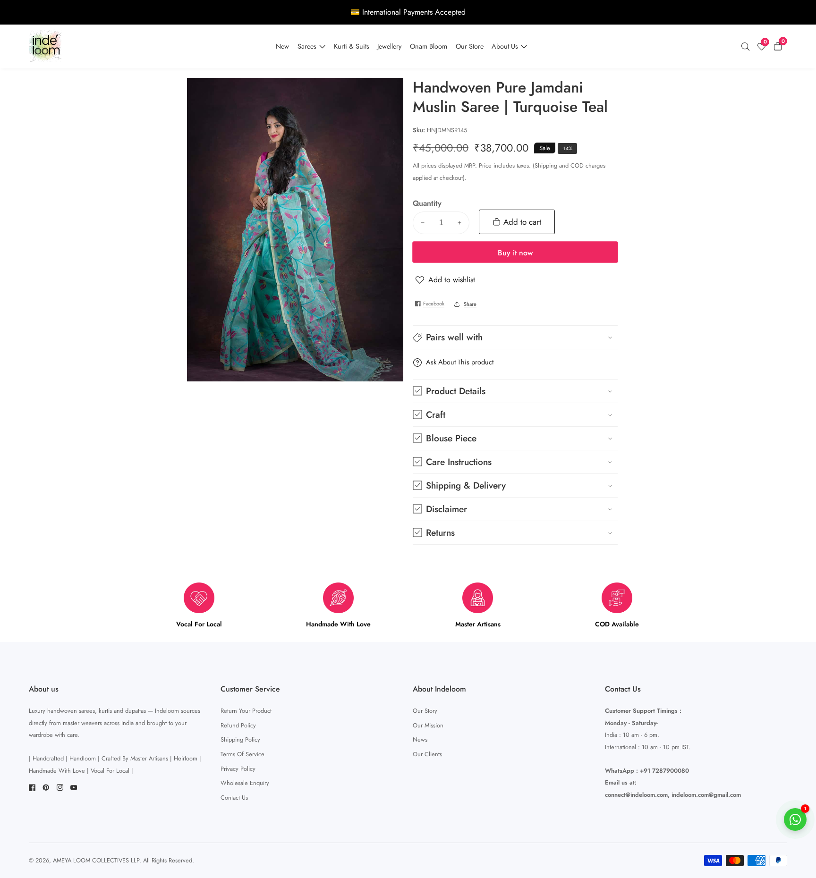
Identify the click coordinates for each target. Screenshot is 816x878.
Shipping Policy (240, 739)
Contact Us (234, 797)
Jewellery (389, 46)
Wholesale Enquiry (245, 782)
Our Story (425, 710)
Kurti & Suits (351, 46)
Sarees (307, 46)
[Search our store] (747, 47)
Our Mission (428, 725)
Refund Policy (238, 725)
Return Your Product (246, 710)
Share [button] (470, 304)
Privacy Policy (238, 768)
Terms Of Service (242, 754)
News (420, 739)
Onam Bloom (428, 46)
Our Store (470, 46)
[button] (515, 337)
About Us (505, 46)
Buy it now (515, 252)
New (282, 46)
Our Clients (427, 754)
